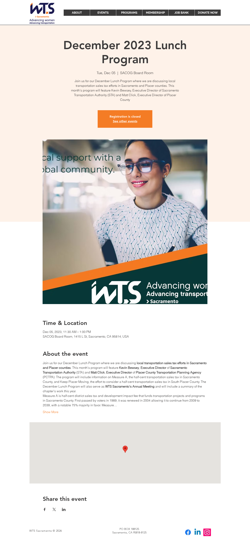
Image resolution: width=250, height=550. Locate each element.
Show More (50, 412)
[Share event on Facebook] (44, 509)
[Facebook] (188, 532)
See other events (125, 121)
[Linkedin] (197, 532)
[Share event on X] (54, 509)
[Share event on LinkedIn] (64, 509)
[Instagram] (207, 532)
